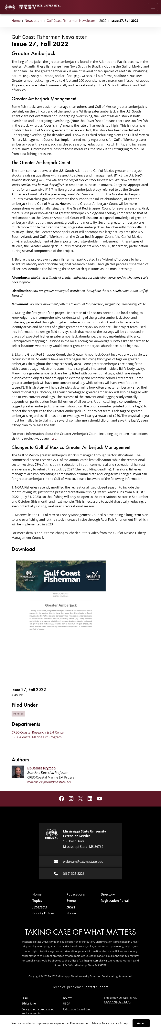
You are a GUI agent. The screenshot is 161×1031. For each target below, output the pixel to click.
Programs (39, 907)
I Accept (141, 1023)
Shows (71, 913)
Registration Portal (115, 900)
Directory (108, 894)
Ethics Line (29, 1003)
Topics (37, 900)
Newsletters (33, 20)
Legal (25, 998)
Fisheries (18, 713)
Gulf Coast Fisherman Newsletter (71, 20)
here (52, 438)
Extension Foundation (77, 1009)
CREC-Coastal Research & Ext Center (38, 732)
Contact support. (96, 987)
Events (72, 900)
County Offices (43, 913)
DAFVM (67, 998)
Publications (76, 894)
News (71, 907)
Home (16, 20)
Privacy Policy (100, 1023)
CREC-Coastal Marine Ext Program (37, 737)
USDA (66, 1003)
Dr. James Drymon (41, 768)
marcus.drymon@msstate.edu (49, 782)
